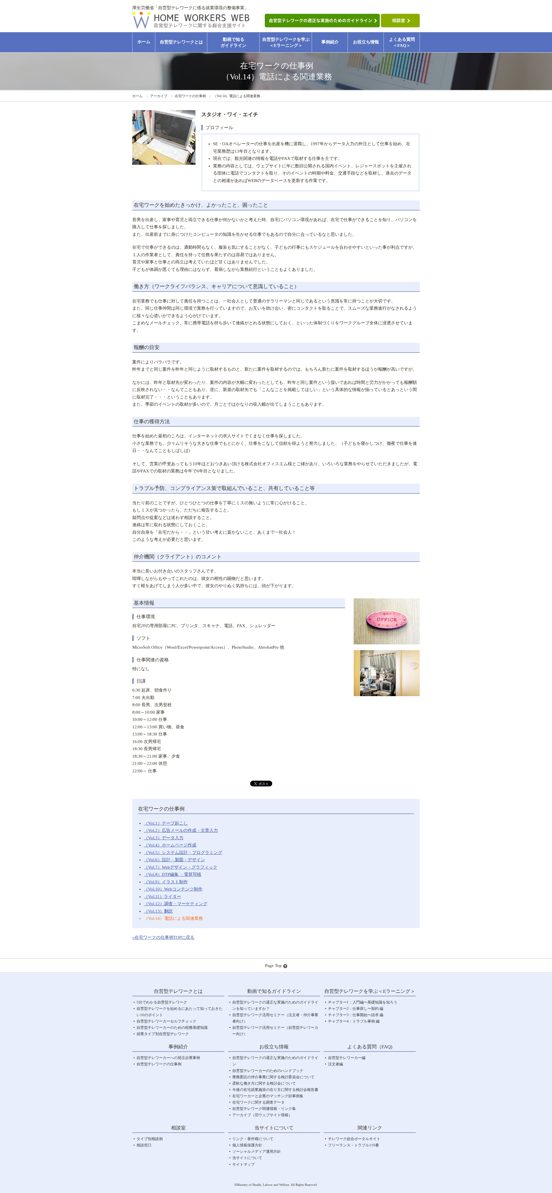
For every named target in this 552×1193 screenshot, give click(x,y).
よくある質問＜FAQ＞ (402, 42)
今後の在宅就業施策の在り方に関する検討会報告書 (275, 1089)
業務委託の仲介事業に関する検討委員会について (273, 1077)
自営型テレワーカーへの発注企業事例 (168, 1058)
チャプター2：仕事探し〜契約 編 (355, 1008)
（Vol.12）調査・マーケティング (175, 903)
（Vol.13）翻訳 (158, 911)
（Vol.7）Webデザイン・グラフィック (180, 867)
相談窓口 (144, 1145)
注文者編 (335, 1064)
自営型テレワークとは (181, 42)
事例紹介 (330, 42)
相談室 (178, 1128)
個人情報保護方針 (247, 1145)
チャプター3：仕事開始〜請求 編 (355, 1015)
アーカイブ (158, 96)
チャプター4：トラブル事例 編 (353, 1021)
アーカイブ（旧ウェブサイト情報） (262, 1115)
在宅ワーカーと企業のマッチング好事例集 (267, 1096)
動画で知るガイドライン (233, 42)
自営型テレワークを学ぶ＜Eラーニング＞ (286, 42)
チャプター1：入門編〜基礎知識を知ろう (362, 1002)
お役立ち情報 (366, 42)
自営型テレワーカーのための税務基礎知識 (172, 1027)
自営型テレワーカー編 (346, 1058)
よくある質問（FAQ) (369, 1047)
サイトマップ (243, 1164)
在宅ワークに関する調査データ (258, 1102)
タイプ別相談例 (150, 1139)
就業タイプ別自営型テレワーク (163, 1034)
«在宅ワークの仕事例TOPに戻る (163, 937)
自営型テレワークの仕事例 (159, 1064)
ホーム (143, 41)
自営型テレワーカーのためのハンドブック (267, 1070)
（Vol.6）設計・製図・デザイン (174, 859)
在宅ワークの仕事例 (190, 96)
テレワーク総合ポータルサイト (354, 1139)
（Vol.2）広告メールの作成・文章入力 (181, 830)
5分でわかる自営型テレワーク (162, 1002)
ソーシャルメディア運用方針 (256, 1151)
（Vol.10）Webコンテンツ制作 (173, 889)
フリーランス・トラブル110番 (353, 1145)
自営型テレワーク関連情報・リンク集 (264, 1108)
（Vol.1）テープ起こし (166, 823)
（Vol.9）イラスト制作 (166, 882)
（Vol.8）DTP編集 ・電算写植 (172, 874)
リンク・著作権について (252, 1139)
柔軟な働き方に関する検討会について (264, 1083)
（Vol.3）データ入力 (163, 838)
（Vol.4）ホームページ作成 (170, 845)
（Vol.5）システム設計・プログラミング (183, 852)
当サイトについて (247, 1158)
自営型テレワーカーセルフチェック (166, 1021)
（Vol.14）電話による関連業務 (173, 918)
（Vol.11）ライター (162, 896)
